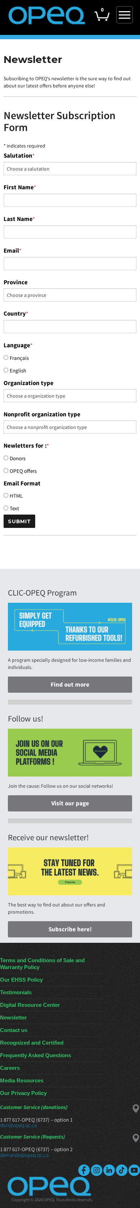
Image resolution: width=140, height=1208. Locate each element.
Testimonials (16, 992)
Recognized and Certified (32, 1043)
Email (12, 250)
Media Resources (21, 1080)
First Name (20, 187)
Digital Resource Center (30, 1005)
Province (16, 282)
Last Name (19, 219)
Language (18, 345)
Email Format (22, 483)
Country (16, 313)
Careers (10, 1068)
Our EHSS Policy (21, 980)
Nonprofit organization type (42, 414)
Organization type (28, 383)
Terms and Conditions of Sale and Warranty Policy (42, 963)
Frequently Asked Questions (35, 1055)
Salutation (19, 155)
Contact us (13, 1030)
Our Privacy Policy (23, 1093)
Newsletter (13, 1017)
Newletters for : (26, 445)
